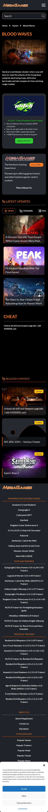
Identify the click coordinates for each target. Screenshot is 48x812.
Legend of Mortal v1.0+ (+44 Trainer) (24, 575)
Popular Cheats (24, 755)
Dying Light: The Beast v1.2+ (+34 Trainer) (24, 594)
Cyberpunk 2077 (24, 515)
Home (5, 25)
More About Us (24, 187)
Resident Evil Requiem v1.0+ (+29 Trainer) (24, 640)
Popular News (24, 760)
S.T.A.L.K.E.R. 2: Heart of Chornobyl (24, 530)
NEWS (11, 211)
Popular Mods (24, 750)
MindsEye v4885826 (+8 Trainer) (24, 615)
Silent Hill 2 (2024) (24, 556)
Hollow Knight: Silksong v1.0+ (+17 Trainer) (24, 589)
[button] (44, 765)
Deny (24, 796)
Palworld (24, 535)
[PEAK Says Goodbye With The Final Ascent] (24, 260)
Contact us (24, 723)
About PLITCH (24, 141)
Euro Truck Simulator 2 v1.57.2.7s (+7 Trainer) (24, 645)
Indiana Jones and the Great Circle (24, 546)
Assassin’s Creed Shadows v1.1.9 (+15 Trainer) (24, 672)
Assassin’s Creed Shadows (24, 505)
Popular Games (24, 740)
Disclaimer (24, 729)
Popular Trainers (24, 745)
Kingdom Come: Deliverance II (24, 525)
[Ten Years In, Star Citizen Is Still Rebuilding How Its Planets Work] (24, 292)
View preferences (24, 803)
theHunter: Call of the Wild (24, 540)
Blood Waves (29, 25)
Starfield (24, 520)
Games (15, 25)
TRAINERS (28, 211)
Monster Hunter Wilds (24, 551)
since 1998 (35, 164)
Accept (24, 789)
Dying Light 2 (24, 510)
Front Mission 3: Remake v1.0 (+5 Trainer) (24, 694)
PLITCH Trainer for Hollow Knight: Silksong (24, 621)
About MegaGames (24, 718)
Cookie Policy (22, 809)
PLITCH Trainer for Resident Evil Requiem (24, 659)
